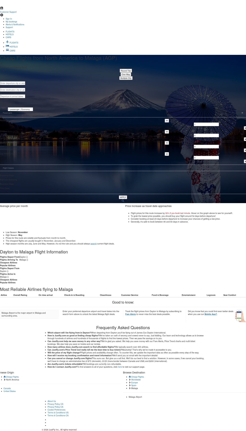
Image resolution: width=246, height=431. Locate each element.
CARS (8, 37)
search (94, 243)
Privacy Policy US (55, 404)
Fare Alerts (130, 314)
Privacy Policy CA (55, 406)
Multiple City (125, 78)
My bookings (11, 21)
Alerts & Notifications (15, 24)
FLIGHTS (10, 31)
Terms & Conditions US (58, 412)
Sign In (9, 18)
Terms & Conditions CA (58, 415)
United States (10, 391)
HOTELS (10, 34)
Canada (7, 388)
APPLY (123, 197)
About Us (52, 401)
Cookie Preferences (56, 409)
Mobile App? (211, 314)
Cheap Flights (12, 376)
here (120, 366)
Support (9, 27)
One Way (126, 74)
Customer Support (8, 11)
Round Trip (126, 70)
